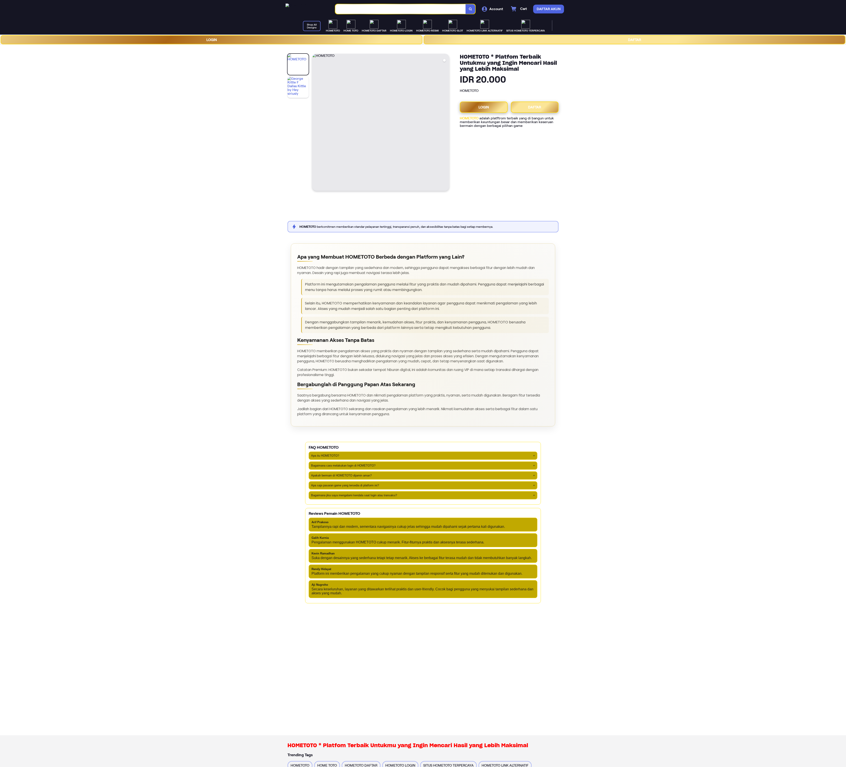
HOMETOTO (469, 118)
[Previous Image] (315, 123)
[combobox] (400, 9)
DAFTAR (634, 40)
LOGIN (211, 40)
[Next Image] (445, 123)
